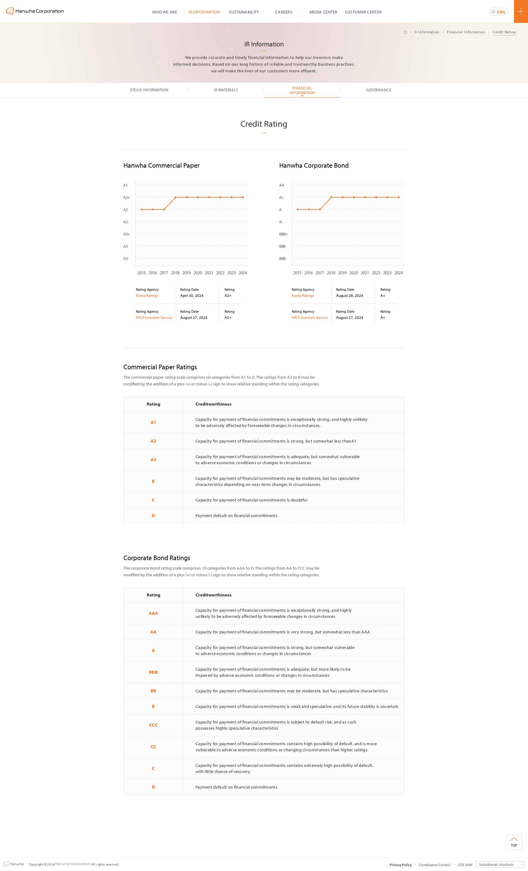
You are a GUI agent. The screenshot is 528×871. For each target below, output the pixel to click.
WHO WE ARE (164, 12)
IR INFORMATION (204, 12)
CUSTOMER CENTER (363, 12)
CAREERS (283, 12)
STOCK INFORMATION (149, 89)
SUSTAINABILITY (244, 12)
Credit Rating (504, 32)
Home (405, 32)
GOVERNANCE (378, 89)
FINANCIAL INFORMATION (302, 90)
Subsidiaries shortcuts (496, 864)
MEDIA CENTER (324, 12)
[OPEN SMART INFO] (521, 11)
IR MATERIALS (226, 89)
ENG (501, 11)
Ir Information (427, 32)
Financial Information (466, 32)
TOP (514, 845)
